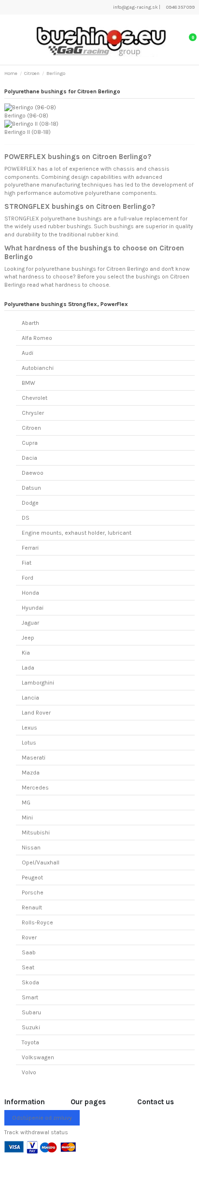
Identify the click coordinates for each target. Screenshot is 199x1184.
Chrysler (33, 412)
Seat (28, 967)
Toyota (30, 1042)
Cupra (30, 442)
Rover (29, 937)
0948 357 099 (180, 7)
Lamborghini (38, 682)
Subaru (31, 1012)
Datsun (31, 487)
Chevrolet (34, 398)
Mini (27, 817)
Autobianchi (38, 368)
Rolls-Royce (37, 922)
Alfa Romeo (37, 338)
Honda (30, 592)
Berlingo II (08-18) (27, 132)
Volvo (29, 1072)
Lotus (29, 742)
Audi (27, 353)
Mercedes (35, 787)
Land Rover (36, 712)
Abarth (30, 323)
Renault (32, 907)
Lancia (30, 697)
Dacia (29, 457)
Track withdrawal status (36, 1132)
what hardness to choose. (75, 284)
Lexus (29, 727)
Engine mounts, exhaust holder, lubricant (76, 532)
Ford (27, 577)
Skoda (30, 982)
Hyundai (32, 607)
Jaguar (30, 622)
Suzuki (31, 1027)
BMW (28, 383)
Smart (30, 997)
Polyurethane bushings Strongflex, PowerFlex (66, 304)
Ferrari (30, 547)
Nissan (31, 847)
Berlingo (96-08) (26, 115)
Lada (28, 667)
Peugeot (32, 877)
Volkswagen (38, 1057)
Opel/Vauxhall (40, 862)
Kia (26, 652)
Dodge (30, 502)
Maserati (33, 757)
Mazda (31, 772)
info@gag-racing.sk (135, 7)
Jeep (28, 637)
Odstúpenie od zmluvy (42, 1117)
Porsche (32, 892)
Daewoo (32, 472)
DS (25, 517)
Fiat (26, 562)
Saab (29, 952)
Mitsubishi (36, 832)
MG (26, 802)
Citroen (31, 427)
